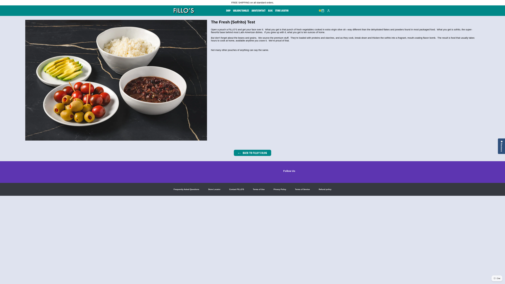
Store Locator (214, 189)
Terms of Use (259, 189)
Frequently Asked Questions (186, 189)
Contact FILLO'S (236, 189)
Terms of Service (302, 189)
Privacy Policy (280, 189)
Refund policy (325, 189)
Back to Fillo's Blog (254, 152)
